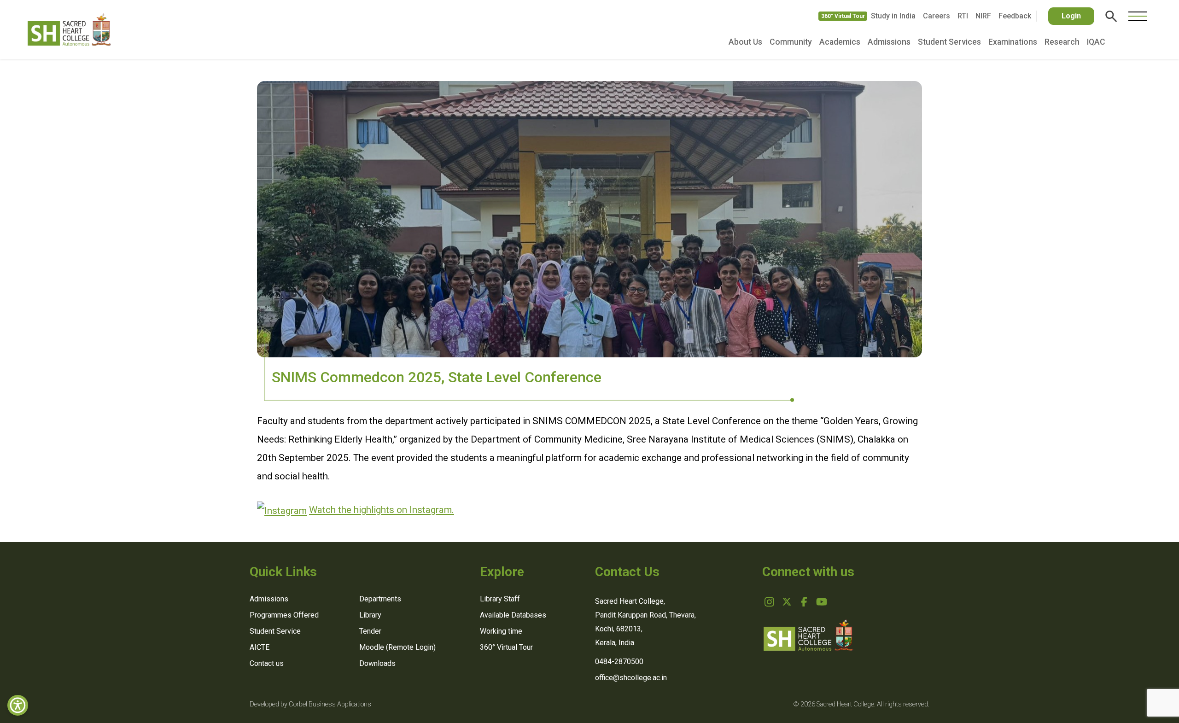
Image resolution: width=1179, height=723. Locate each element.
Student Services (949, 42)
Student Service (275, 631)
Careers (936, 16)
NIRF (983, 16)
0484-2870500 (619, 661)
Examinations (1012, 42)
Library (370, 615)
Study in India (893, 16)
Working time (501, 631)
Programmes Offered (284, 615)
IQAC (1096, 42)
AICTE (259, 647)
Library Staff (500, 599)
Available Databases (513, 615)
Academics (839, 42)
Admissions (889, 42)
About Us (745, 42)
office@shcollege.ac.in (631, 677)
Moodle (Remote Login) (397, 647)
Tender (370, 631)
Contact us (267, 663)
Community (791, 42)
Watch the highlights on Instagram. (381, 509)
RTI (962, 16)
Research (1062, 42)
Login (1071, 16)
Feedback (1014, 16)
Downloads (377, 663)
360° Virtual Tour (843, 16)
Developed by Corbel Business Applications (310, 704)
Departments (380, 599)
